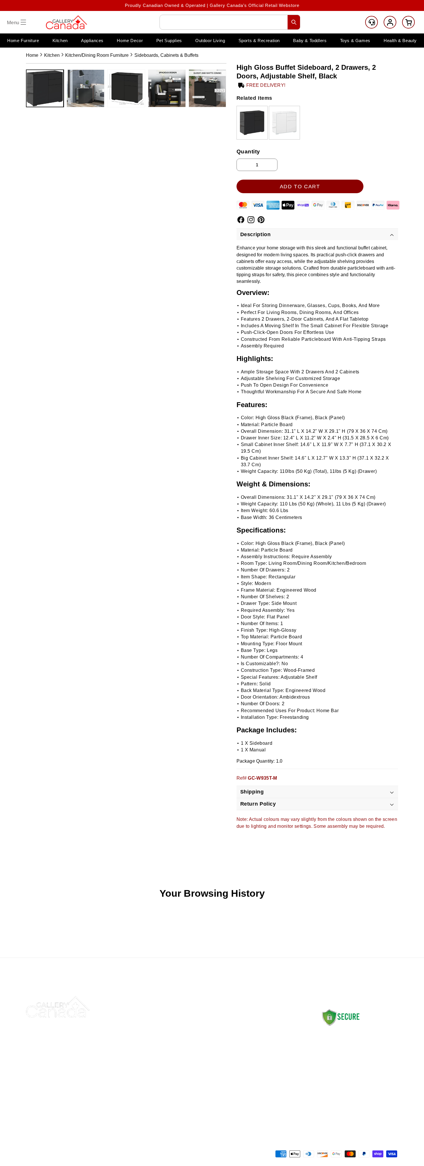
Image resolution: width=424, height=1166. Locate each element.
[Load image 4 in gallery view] (167, 88)
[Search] (294, 22)
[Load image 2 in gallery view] (85, 88)
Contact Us (188, 1027)
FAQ (180, 1068)
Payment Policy (266, 1054)
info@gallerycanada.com (358, 1079)
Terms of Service (267, 1095)
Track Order (189, 1054)
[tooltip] (252, 123)
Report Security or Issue (202, 1095)
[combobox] (230, 22)
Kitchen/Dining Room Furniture (97, 55)
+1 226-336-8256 (352, 1084)
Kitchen (52, 55)
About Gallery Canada (199, 1041)
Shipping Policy (265, 1027)
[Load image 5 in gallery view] (207, 88)
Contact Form (335, 1102)
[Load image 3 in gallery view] (126, 88)
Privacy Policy (264, 1068)
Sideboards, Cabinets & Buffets (166, 55)
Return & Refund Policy (274, 1041)
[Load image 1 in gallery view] (45, 88)
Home (32, 55)
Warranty (259, 1081)
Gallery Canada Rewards (203, 1081)
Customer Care (371, 22)
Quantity (248, 152)
